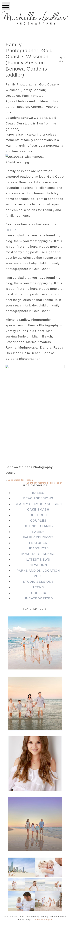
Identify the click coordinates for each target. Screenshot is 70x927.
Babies (38, 492)
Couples (38, 520)
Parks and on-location (38, 570)
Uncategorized (38, 598)
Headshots (38, 548)
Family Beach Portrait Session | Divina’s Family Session (35, 808)
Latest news (38, 559)
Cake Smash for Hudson (20, 480)
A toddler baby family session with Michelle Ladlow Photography (35, 868)
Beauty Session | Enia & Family (34, 625)
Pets (38, 576)
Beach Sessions (38, 498)
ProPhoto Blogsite (43, 920)
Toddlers (38, 593)
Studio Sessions (38, 581)
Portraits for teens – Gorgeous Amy (35, 745)
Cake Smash (38, 509)
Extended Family (38, 526)
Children (38, 515)
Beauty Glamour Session (38, 504)
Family (38, 531)
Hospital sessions (38, 554)
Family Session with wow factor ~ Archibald (35, 687)
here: (11, 230)
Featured (38, 543)
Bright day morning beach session (45, 483)
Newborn (38, 565)
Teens (38, 587)
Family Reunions (38, 537)
